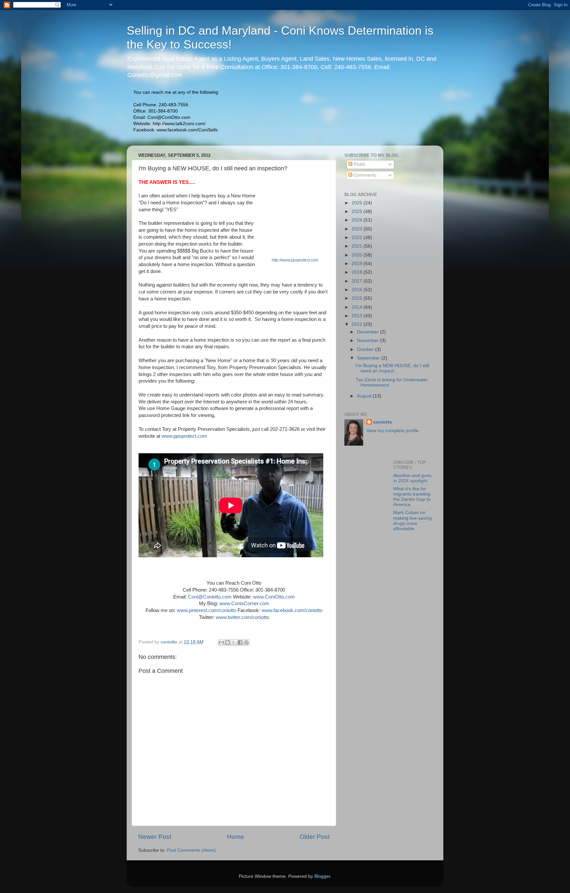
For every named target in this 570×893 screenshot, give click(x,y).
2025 (358, 211)
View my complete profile (392, 430)
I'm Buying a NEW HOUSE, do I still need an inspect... (392, 368)
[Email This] (221, 642)
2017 (358, 281)
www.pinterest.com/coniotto (206, 610)
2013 (358, 315)
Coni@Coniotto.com (210, 597)
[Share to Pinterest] (246, 642)
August (365, 396)
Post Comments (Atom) (191, 850)
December (368, 331)
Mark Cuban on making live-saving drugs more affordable (412, 520)
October (366, 349)
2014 (358, 307)
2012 (358, 324)
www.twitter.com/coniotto (242, 617)
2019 (358, 263)
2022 (358, 237)
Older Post (315, 836)
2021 (358, 246)
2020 (358, 255)
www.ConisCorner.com (244, 603)
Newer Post (154, 836)
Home (235, 836)
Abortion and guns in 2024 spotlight (412, 478)
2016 (358, 289)
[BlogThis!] (227, 642)
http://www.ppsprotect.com (295, 260)
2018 (358, 272)
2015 (358, 298)
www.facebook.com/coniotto (292, 610)
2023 (358, 228)
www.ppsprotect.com (184, 436)
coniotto (382, 422)
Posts (358, 164)
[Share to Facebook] (240, 642)
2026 (358, 202)
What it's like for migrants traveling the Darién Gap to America (411, 496)
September (369, 358)
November (368, 340)
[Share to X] (234, 642)
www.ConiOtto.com (274, 597)
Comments (364, 175)
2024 (358, 220)
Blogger (322, 876)
